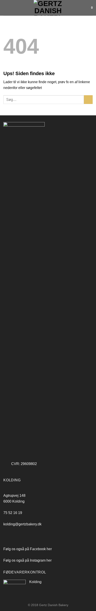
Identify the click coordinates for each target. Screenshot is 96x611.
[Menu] (6, 7)
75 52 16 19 (12, 513)
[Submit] (88, 99)
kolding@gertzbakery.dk (22, 524)
